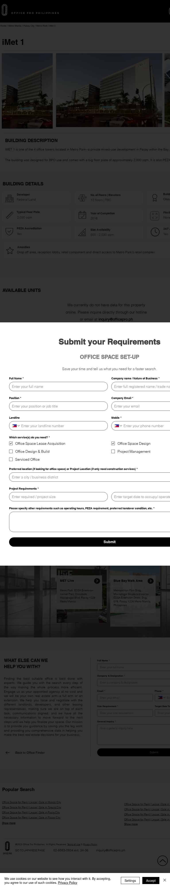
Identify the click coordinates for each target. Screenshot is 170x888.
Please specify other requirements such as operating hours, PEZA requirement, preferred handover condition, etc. (82, 508)
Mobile (116, 417)
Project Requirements (24, 488)
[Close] (164, 880)
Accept (151, 880)
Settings (130, 880)
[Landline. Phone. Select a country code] (16, 426)
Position (15, 398)
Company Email (122, 398)
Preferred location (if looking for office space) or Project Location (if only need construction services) (73, 469)
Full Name (16, 378)
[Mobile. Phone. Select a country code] (118, 426)
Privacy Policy (67, 882)
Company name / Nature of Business (135, 378)
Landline (14, 417)
